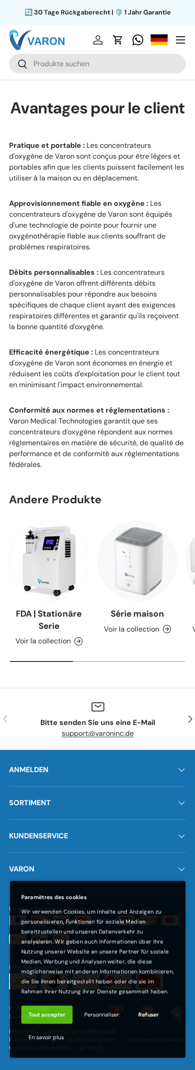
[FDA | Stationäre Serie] (49, 561)
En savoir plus (46, 1037)
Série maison (137, 613)
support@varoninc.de (98, 733)
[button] (118, 40)
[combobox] (97, 63)
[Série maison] (137, 561)
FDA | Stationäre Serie (49, 619)
